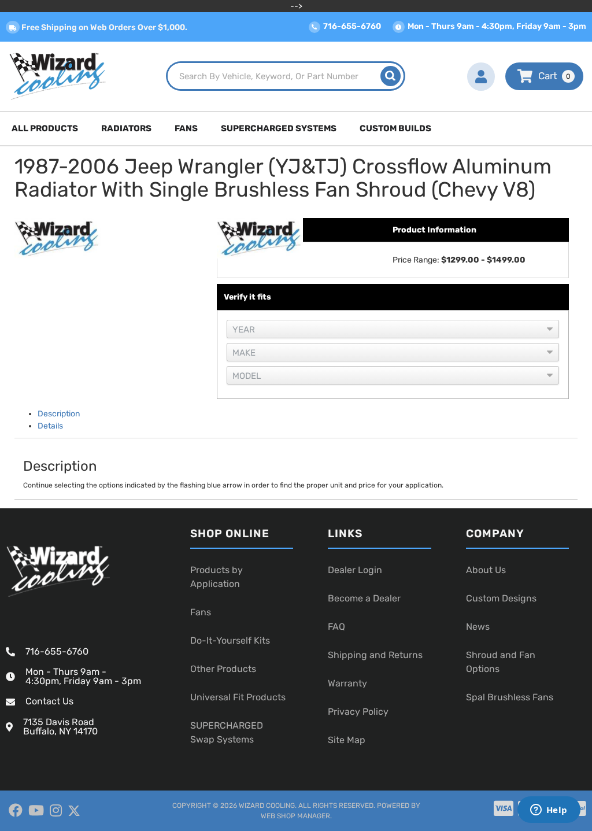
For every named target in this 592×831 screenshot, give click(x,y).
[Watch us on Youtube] (36, 810)
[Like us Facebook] (16, 810)
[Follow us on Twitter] (74, 811)
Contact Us (49, 701)
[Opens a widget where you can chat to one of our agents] (548, 810)
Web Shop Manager (295, 816)
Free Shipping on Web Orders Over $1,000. (103, 27)
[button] (285, 76)
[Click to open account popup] (481, 76)
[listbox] (393, 329)
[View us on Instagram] (56, 810)
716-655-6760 (56, 651)
